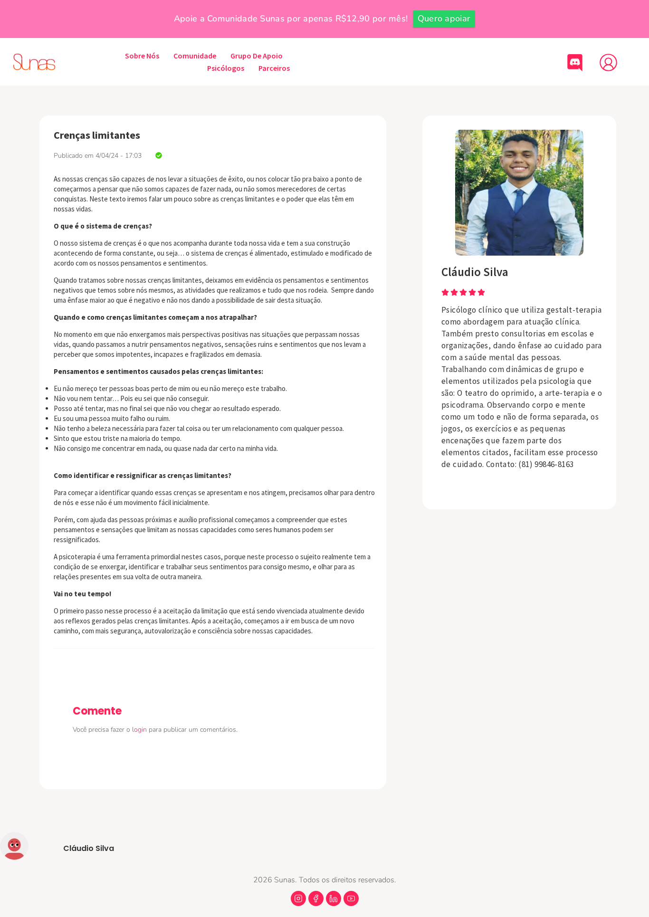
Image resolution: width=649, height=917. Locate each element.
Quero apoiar (444, 18)
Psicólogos (225, 68)
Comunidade (194, 55)
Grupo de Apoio (256, 55)
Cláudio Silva (474, 271)
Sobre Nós (142, 55)
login (140, 729)
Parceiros (274, 68)
